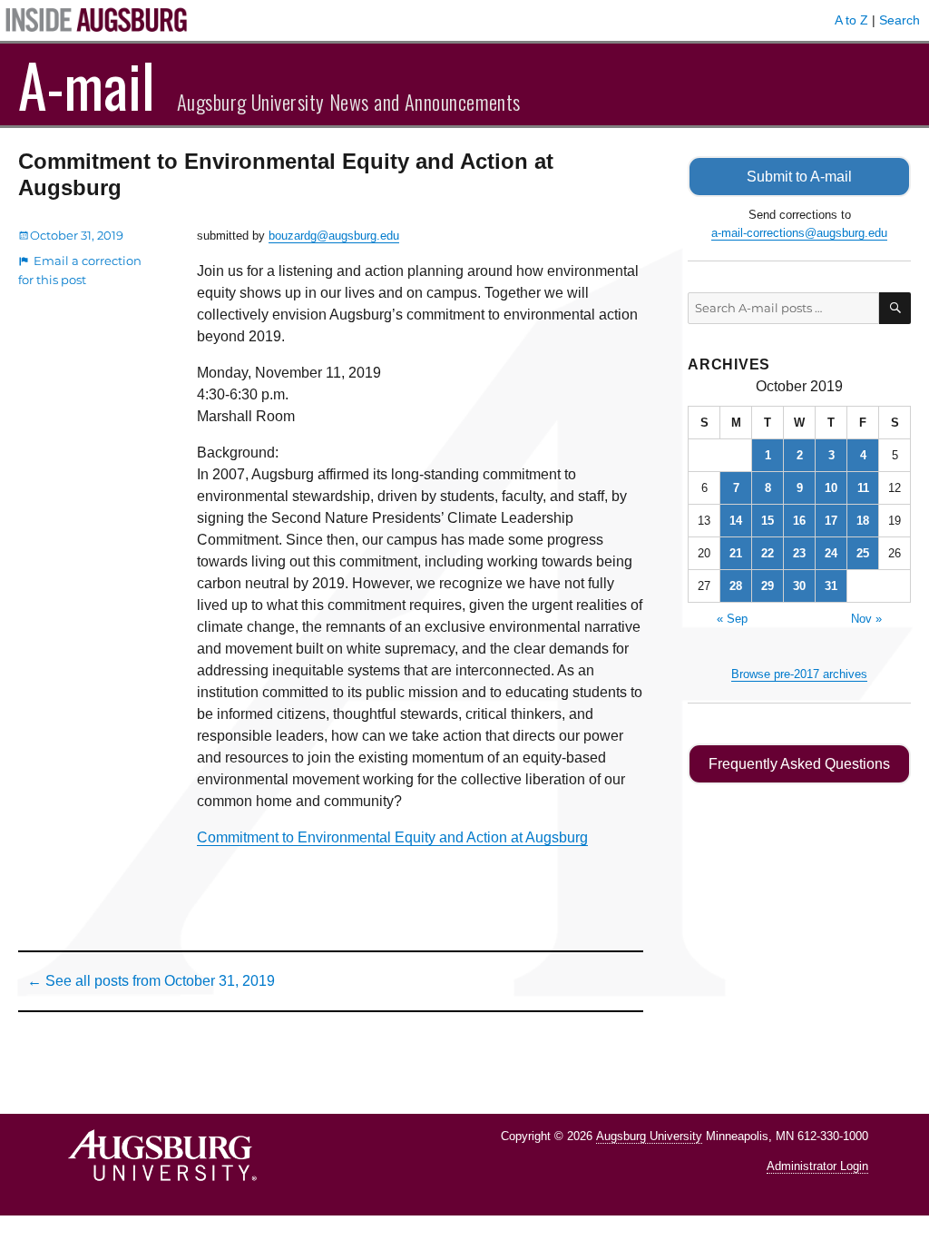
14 (735, 520)
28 (735, 586)
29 (767, 586)
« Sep (732, 618)
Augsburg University (649, 1136)
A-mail (86, 84)
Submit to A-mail (799, 176)
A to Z (851, 20)
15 (767, 520)
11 (863, 488)
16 (799, 520)
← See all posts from (151, 981)
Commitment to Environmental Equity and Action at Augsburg (392, 837)
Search (899, 20)
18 (862, 520)
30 (799, 586)
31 (831, 586)
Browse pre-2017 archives (799, 674)
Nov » (866, 618)
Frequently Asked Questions (799, 764)
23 (799, 553)
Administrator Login (817, 1166)
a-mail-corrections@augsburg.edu (799, 233)
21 (735, 553)
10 (831, 488)
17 (831, 520)
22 (767, 553)
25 (862, 553)
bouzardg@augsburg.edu (334, 235)
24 (831, 553)
